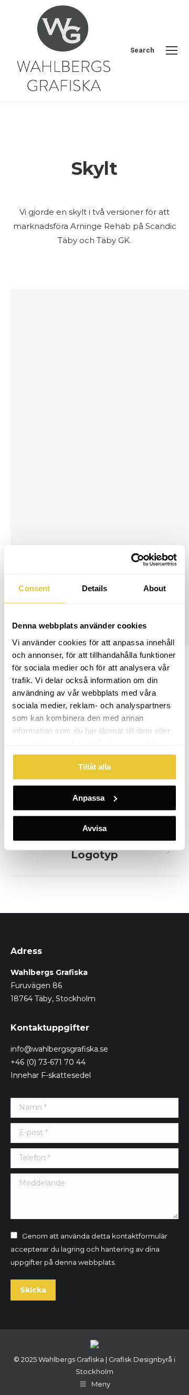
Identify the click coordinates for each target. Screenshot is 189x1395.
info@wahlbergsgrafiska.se (59, 1049)
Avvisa (94, 828)
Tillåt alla (94, 766)
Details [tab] (95, 588)
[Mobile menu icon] (171, 50)
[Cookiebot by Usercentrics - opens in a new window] (133, 560)
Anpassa (88, 797)
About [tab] (154, 588)
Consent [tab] (34, 588)
